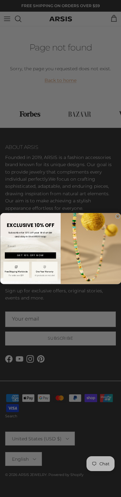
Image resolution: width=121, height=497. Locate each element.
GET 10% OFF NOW (30, 255)
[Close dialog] (118, 216)
